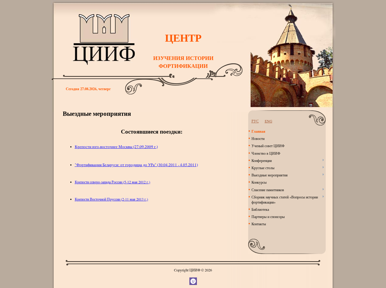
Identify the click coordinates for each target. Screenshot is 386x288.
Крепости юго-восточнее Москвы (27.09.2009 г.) (116, 146)
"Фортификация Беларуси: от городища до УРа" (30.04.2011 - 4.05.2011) (136, 164)
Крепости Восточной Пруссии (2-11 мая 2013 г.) (111, 199)
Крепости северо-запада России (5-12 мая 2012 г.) (112, 181)
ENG (268, 121)
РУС (255, 121)
